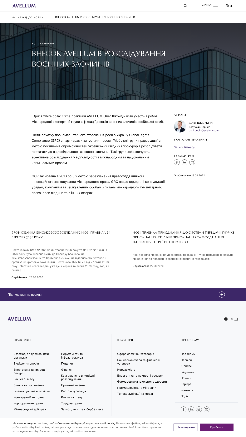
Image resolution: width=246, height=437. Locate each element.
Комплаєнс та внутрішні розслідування (78, 377)
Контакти (187, 390)
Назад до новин (30, 17)
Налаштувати (186, 427)
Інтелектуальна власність (32, 391)
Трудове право (71, 403)
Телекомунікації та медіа (135, 393)
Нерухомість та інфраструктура (72, 355)
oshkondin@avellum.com (204, 130)
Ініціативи (187, 372)
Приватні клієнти (73, 385)
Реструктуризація (73, 391)
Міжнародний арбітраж (30, 409)
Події (184, 396)
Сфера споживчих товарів (135, 354)
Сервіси (186, 360)
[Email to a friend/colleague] (192, 162)
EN (231, 6)
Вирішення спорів (26, 363)
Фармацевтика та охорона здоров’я (142, 381)
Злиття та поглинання (29, 385)
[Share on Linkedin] (184, 162)
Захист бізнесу (184, 147)
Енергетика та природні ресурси (30, 371)
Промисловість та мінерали (136, 388)
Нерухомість (126, 369)
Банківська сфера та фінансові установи (138, 361)
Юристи (186, 366)
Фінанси (67, 369)
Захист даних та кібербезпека (82, 409)
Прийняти (216, 427)
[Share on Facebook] (177, 162)
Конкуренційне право (29, 397)
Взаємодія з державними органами (31, 355)
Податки (67, 363)
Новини (186, 378)
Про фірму (188, 354)
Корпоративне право (28, 403)
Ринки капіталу (71, 397)
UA (236, 319)
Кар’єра (186, 384)
